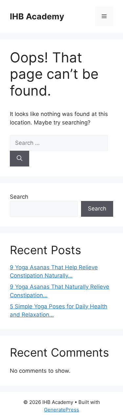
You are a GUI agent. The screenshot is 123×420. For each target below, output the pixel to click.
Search (19, 196)
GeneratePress (61, 410)
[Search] (19, 158)
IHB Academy (37, 16)
